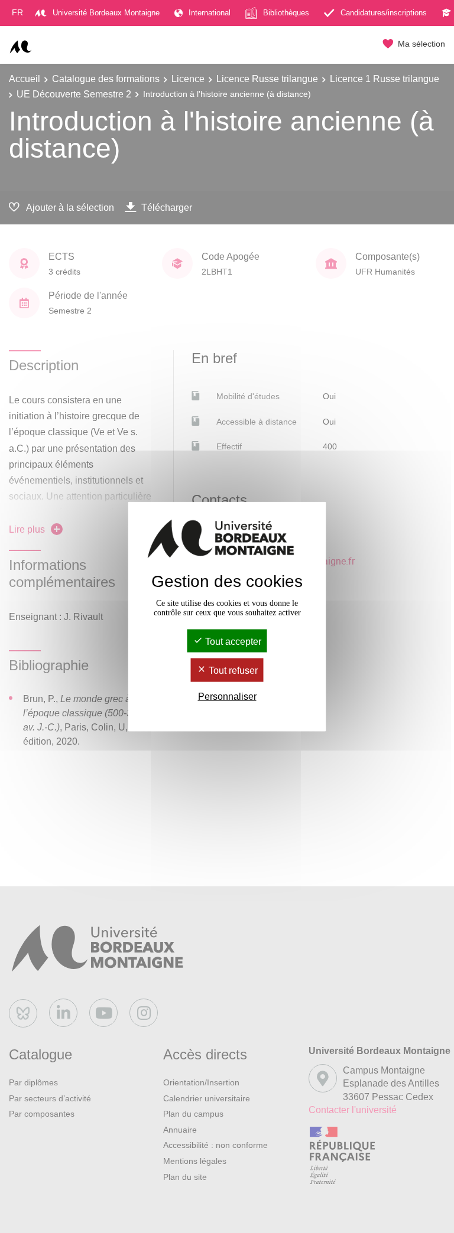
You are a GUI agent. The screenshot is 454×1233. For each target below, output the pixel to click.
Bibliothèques (286, 12)
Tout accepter (232, 642)
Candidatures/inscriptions (383, 12)
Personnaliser (227, 696)
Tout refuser (232, 671)
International (210, 12)
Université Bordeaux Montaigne (106, 12)
